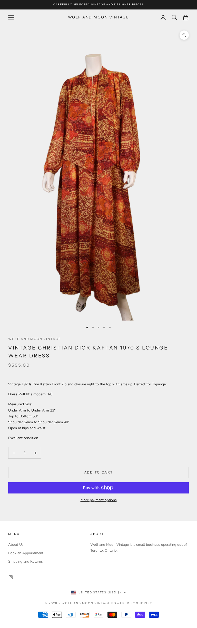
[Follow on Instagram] (10, 577)
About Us (16, 544)
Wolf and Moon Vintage (34, 339)
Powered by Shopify (131, 603)
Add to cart (98, 472)
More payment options (99, 500)
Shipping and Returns (25, 561)
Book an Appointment (25, 553)
